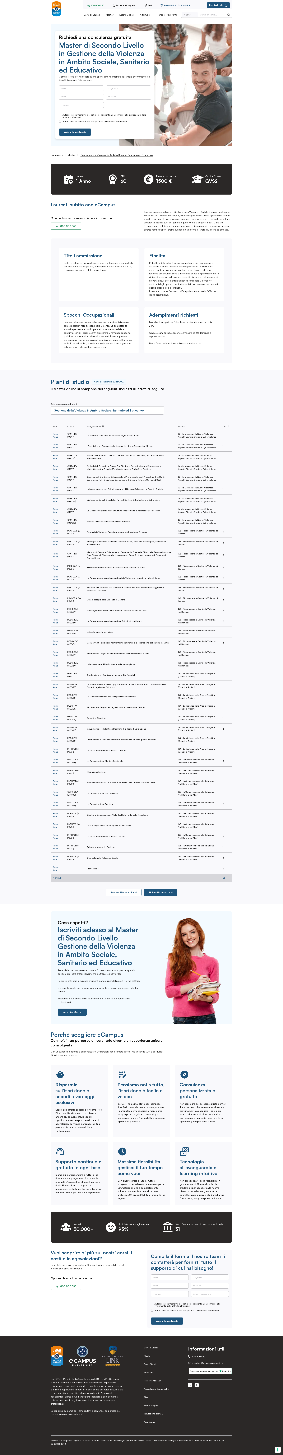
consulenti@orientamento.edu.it (207, 1363)
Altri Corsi (145, 14)
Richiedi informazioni (161, 892)
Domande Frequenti (126, 5)
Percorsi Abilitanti (167, 14)
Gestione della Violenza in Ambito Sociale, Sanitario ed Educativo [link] (116, 155)
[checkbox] (60, 116)
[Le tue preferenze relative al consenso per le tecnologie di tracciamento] (278, 1450)
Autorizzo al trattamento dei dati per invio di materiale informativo (94, 121)
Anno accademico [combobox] (109, 381)
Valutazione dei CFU (153, 1413)
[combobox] (190, 14)
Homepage (57, 155)
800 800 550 (97, 5)
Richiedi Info (216, 5)
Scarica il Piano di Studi (124, 892)
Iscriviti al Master (72, 1012)
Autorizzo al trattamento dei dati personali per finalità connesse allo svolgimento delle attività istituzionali (104, 116)
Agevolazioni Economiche (177, 5)
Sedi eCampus (151, 1405)
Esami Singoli (126, 14)
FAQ (146, 1397)
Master (109, 14)
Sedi (150, 5)
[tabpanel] (141, 652)
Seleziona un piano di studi (64, 404)
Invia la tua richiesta (75, 132)
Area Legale (149, 1422)
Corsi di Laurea (91, 14)
